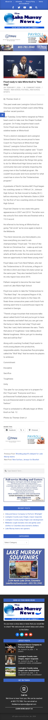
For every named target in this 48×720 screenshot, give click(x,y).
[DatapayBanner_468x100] (24, 34)
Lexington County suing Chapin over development (24, 520)
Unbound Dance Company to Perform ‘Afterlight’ (23, 514)
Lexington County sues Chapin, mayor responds (23, 517)
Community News (33, 87)
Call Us (24, 695)
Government (37, 663)
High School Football (20, 90)
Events (20, 651)
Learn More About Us (24, 709)
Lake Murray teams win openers (17, 529)
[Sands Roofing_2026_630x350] (24, 479)
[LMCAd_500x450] (24, 550)
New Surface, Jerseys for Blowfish (25, 460)
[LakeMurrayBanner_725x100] (24, 46)
